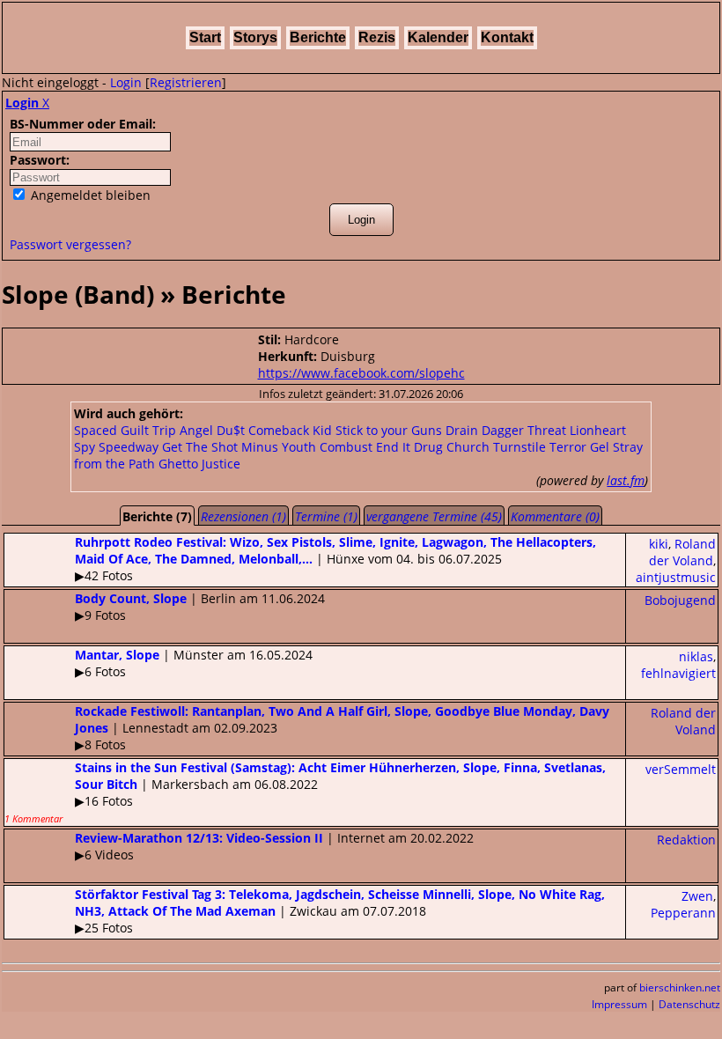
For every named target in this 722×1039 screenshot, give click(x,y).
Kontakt (507, 37)
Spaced (95, 430)
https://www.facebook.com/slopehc (361, 373)
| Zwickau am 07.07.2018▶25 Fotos (340, 911)
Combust (346, 446)
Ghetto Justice (199, 463)
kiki (658, 543)
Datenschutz (689, 1004)
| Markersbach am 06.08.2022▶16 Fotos (305, 792)
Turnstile (519, 446)
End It (393, 446)
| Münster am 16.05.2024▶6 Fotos (194, 663)
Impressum (619, 1004)
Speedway (128, 446)
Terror (567, 446)
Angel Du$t (212, 430)
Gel (599, 446)
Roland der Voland (682, 552)
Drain (462, 430)
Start (205, 37)
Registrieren (186, 82)
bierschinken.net (679, 987)
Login (126, 82)
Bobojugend (680, 600)
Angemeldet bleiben (89, 195)
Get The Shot (200, 446)
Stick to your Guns (388, 430)
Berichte (318, 37)
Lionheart (598, 430)
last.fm (626, 480)
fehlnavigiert (678, 673)
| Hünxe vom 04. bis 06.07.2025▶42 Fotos (335, 559)
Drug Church (452, 446)
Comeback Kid (290, 430)
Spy (84, 446)
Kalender (438, 37)
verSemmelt (680, 769)
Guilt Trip (148, 430)
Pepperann (683, 912)
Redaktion (686, 839)
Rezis (376, 37)
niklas (696, 656)
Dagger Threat (524, 430)
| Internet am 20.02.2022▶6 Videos (274, 846)
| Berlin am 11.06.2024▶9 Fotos (200, 606)
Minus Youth (278, 446)
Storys (255, 37)
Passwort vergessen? (70, 244)
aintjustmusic (676, 577)
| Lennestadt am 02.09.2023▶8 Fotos (342, 728)
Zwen (697, 896)
